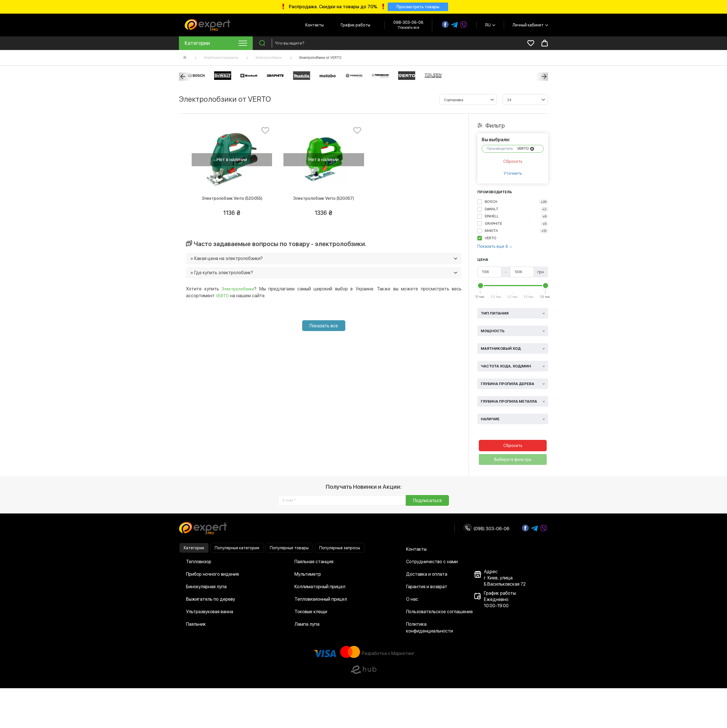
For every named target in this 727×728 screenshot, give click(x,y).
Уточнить (513, 173)
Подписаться (427, 500)
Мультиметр (307, 574)
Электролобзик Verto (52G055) (232, 198)
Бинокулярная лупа (206, 586)
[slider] (480, 285)
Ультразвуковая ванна (209, 611)
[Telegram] (454, 25)
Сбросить (513, 161)
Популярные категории (237, 548)
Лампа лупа (306, 624)
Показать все (324, 325)
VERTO (222, 296)
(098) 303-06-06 (490, 528)
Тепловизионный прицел (320, 599)
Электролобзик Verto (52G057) (323, 198)
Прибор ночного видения (212, 574)
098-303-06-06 (408, 22)
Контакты (314, 25)
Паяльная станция (313, 561)
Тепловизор (198, 561)
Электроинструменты (221, 58)
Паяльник (196, 624)
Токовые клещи (310, 611)
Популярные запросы (339, 548)
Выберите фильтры (512, 459)
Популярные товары (289, 548)
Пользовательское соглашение (439, 611)
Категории (194, 548)
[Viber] (463, 25)
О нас (412, 599)
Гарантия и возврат (426, 586)
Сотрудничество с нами (432, 561)
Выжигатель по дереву (210, 599)
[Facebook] (445, 24)
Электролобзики (268, 58)
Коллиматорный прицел (319, 586)
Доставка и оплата (426, 574)
